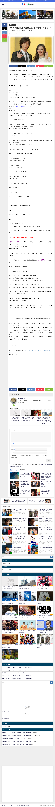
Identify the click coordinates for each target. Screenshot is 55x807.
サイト (12, 452)
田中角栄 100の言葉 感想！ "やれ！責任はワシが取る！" (14, 672)
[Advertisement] (20, 378)
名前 (12, 443)
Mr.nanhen (21, 398)
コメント (13, 430)
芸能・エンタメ (13, 24)
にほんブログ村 (5, 711)
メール (13, 449)
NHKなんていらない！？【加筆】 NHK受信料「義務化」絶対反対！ (16, 667)
